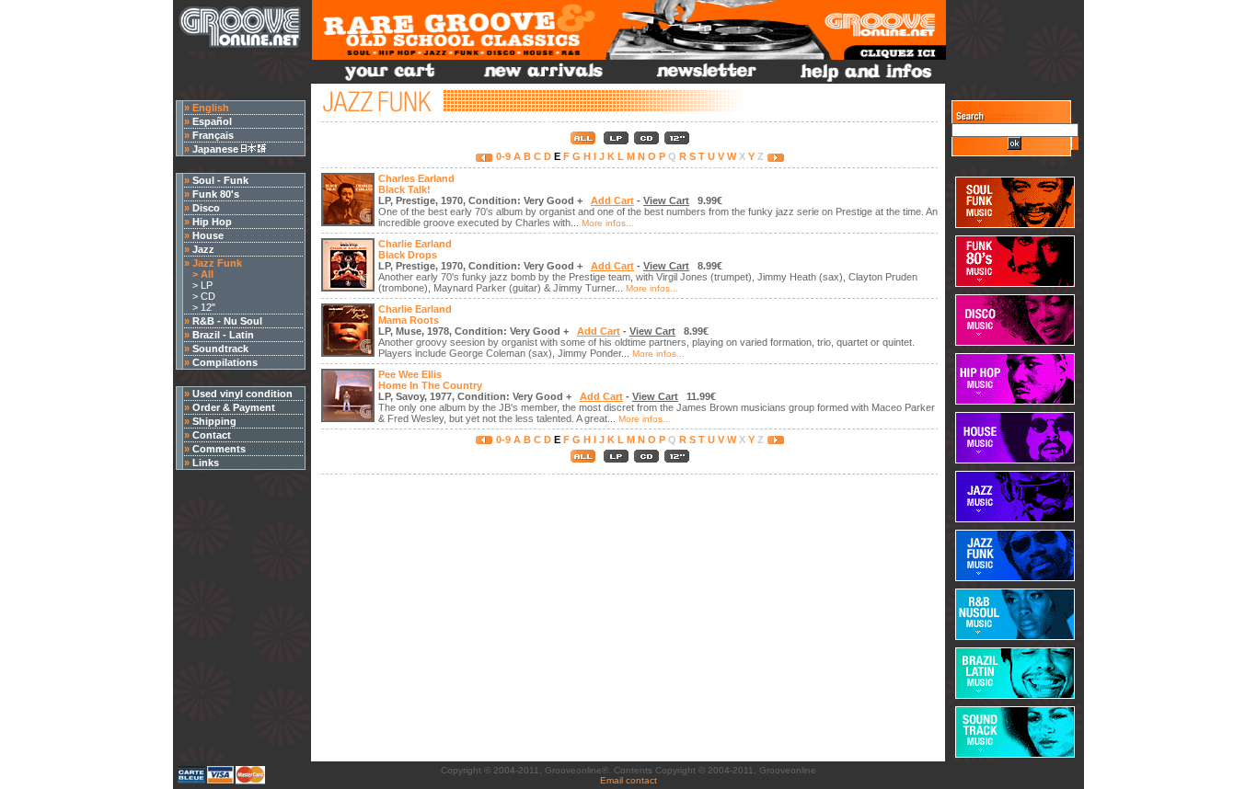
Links (205, 462)
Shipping (214, 421)
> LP (198, 285)
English (210, 107)
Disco (206, 207)
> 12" (199, 307)
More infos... (608, 223)
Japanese (216, 148)
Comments (219, 448)
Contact (211, 434)
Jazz (203, 249)
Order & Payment (233, 407)
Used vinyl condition (242, 393)
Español (212, 121)
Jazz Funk (217, 263)
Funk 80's (215, 194)
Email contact (628, 780)
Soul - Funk (220, 180)
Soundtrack (220, 348)
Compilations (225, 362)
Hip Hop (212, 221)
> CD (199, 296)
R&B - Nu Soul (227, 320)
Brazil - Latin (223, 334)
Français (213, 135)
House (208, 235)
